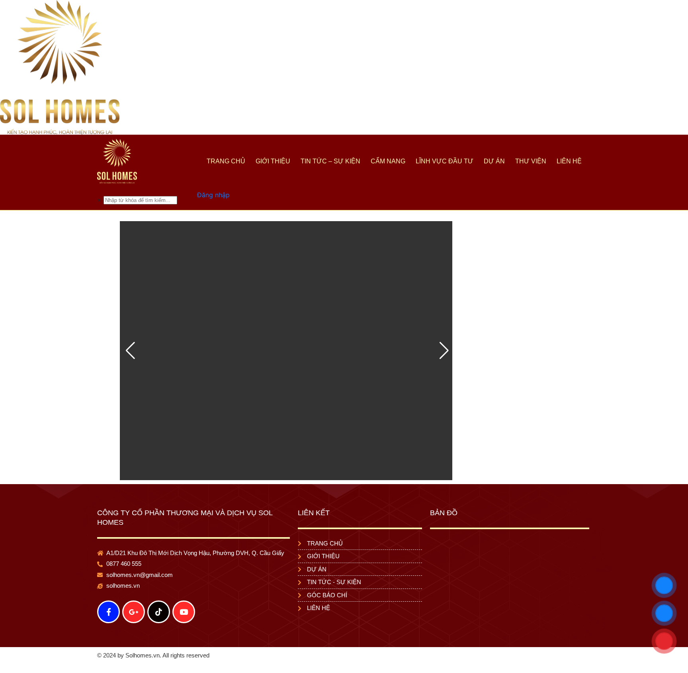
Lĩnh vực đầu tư (444, 161)
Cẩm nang (388, 161)
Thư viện (530, 161)
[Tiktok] (158, 611)
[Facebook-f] (108, 611)
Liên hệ (569, 161)
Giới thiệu (273, 161)
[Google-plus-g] (133, 611)
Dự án (494, 161)
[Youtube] (183, 611)
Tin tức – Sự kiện (330, 161)
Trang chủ (226, 161)
